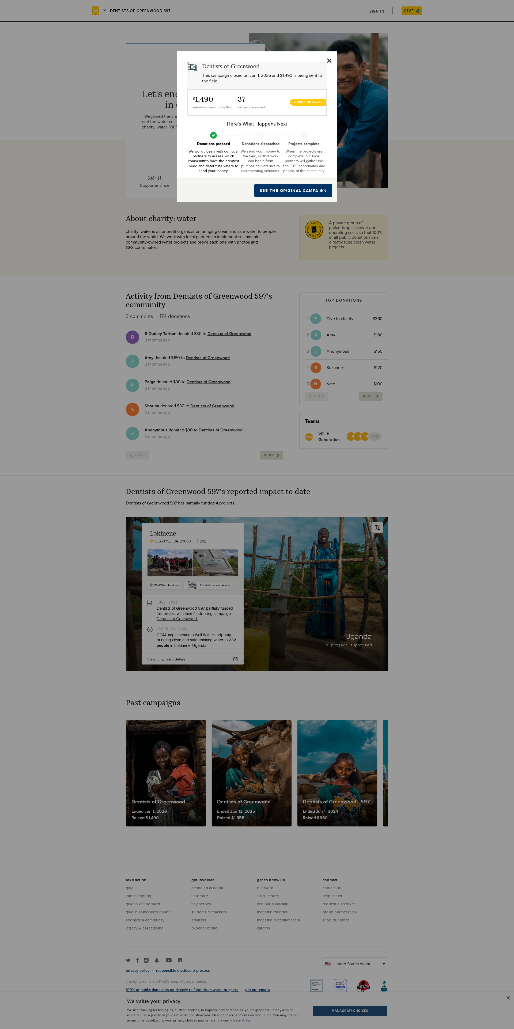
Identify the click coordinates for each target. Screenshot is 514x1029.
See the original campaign (293, 190)
